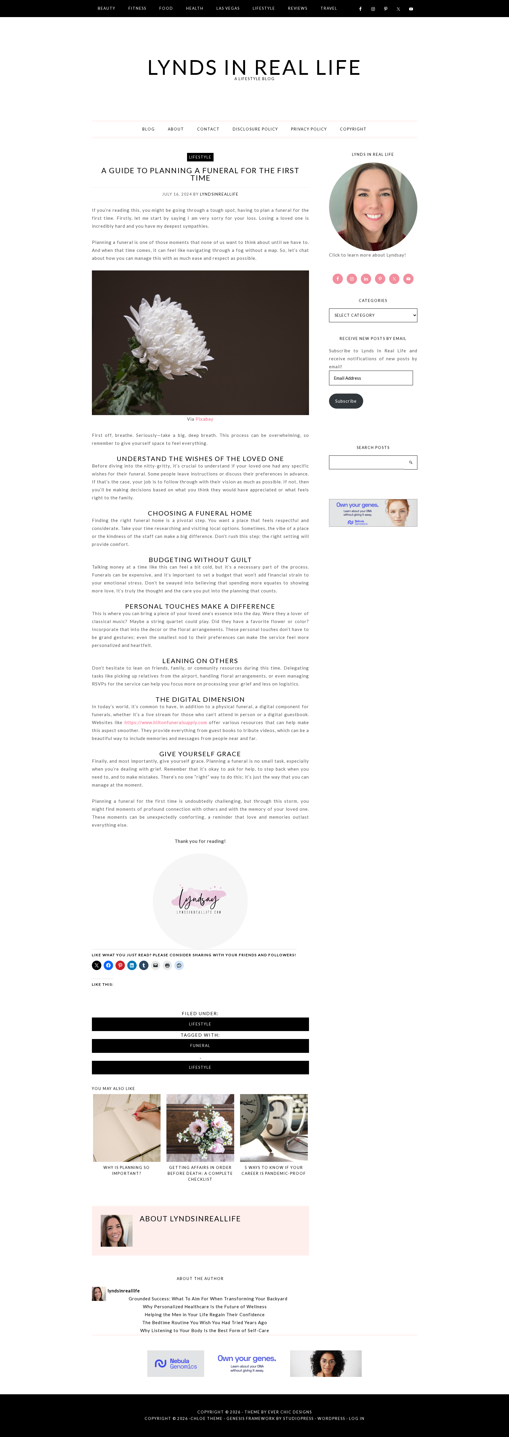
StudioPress (298, 1418)
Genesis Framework (251, 1418)
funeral (200, 1045)
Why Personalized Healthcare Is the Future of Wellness (205, 1306)
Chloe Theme (207, 1418)
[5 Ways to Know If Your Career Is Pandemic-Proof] (274, 1128)
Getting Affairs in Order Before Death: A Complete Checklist (200, 1173)
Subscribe (346, 401)
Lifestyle (200, 157)
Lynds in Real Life (254, 66)
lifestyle (200, 1067)
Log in (357, 1418)
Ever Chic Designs (290, 1412)
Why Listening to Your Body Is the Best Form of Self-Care (204, 1330)
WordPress (331, 1418)
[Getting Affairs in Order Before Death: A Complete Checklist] (200, 1128)
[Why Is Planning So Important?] (127, 1128)
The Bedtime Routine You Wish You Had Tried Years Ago (204, 1322)
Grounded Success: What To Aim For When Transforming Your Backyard (208, 1298)
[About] (373, 207)
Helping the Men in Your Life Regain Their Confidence (205, 1314)
